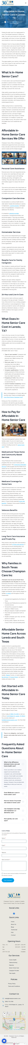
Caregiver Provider (14, 970)
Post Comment (8, 880)
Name (4, 838)
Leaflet (10, 1029)
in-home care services (18, 544)
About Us (13, 924)
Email (3, 845)
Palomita (11, 965)
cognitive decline (14, 205)
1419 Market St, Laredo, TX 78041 (16, 716)
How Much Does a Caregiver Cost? (13, 397)
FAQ (12, 932)
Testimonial (14, 929)
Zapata (8, 675)
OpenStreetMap (17, 1029)
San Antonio (5, 677)
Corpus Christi (14, 677)
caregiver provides (14, 213)
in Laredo (8, 593)
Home (12, 921)
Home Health (12, 960)
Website (4, 852)
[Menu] (25, 3)
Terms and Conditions (14, 986)
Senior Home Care (14, 23)
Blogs (12, 927)
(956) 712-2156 (14, 714)
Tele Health (12, 973)
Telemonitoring (13, 962)
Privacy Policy (11, 983)
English (17, 1043)
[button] (14, 764)
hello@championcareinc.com (9, 720)
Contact (13, 935)
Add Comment (6, 859)
